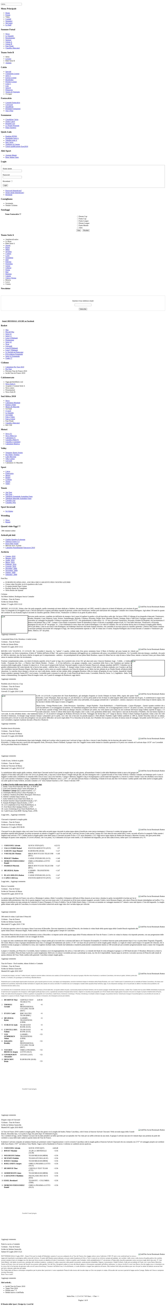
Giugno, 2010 (10, 556)
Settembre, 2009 (11, 575)
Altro (81, 228)
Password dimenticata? (13, 191)
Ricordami (6, 181)
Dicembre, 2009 (11, 568)
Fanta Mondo (83, 225)
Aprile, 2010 (9, 560)
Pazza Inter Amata (11, 544)
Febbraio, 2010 (10, 564)
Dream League (84, 223)
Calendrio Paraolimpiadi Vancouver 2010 (20, 548)
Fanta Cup (82, 219)
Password (6, 175)
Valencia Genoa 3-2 (12, 541)
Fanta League (84, 221)
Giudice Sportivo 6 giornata (15, 539)
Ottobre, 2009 (10, 572)
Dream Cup (83, 216)
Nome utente (7, 169)
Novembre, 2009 (11, 570)
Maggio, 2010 (10, 558)
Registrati (8, 195)
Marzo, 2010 (10, 562)
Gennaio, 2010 (10, 566)
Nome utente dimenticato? (14, 193)
